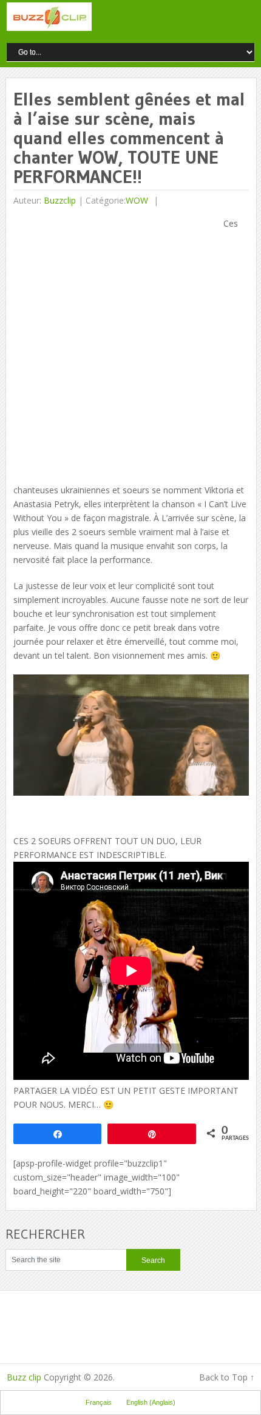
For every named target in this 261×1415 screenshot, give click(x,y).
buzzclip (60, 200)
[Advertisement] (130, 346)
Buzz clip (24, 1377)
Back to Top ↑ (226, 1377)
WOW (137, 200)
